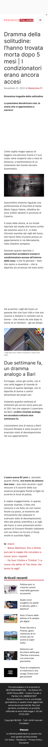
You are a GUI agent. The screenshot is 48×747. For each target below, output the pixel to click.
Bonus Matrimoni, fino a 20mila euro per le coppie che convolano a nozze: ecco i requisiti (22, 552)
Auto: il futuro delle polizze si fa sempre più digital (29, 618)
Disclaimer (24, 742)
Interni (11, 544)
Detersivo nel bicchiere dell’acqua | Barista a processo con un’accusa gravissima (29, 655)
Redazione (22, 739)
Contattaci (24, 723)
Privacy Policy (35, 739)
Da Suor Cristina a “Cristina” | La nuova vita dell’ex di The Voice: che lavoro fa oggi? (23, 564)
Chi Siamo (10, 739)
